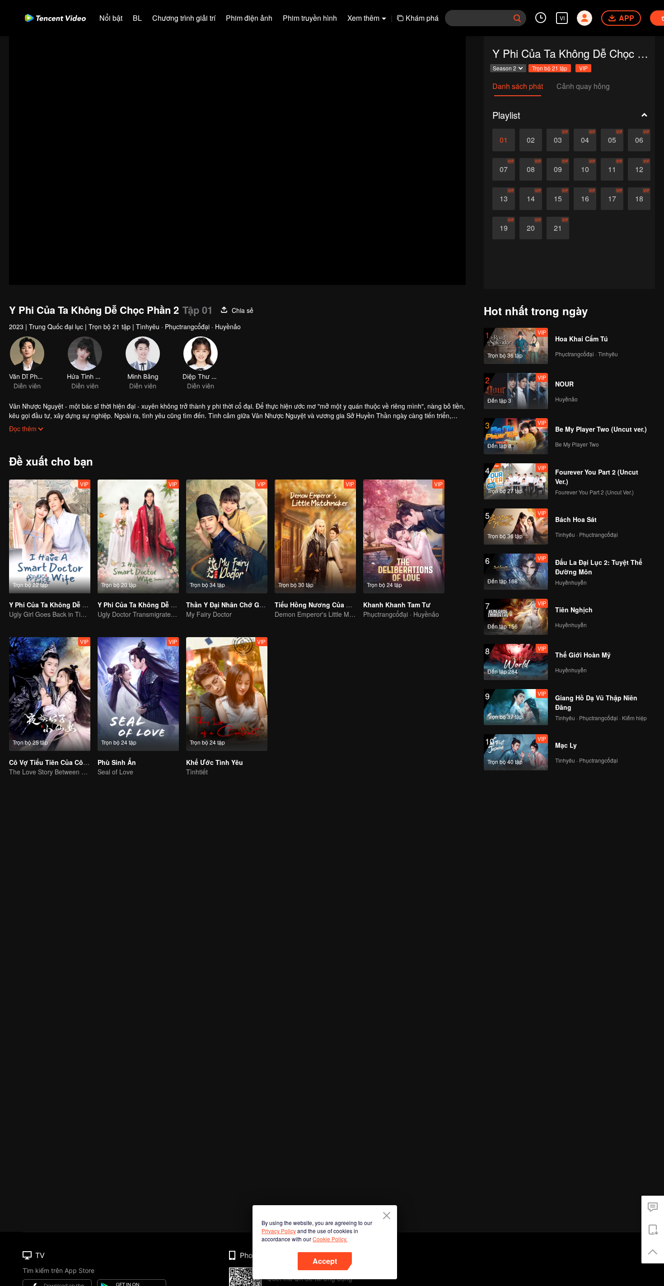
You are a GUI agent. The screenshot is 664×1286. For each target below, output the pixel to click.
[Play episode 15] (558, 198)
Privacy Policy (279, 1231)
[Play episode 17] (612, 198)
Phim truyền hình (310, 18)
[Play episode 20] (530, 228)
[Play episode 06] (639, 140)
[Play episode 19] (503, 228)
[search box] (517, 18)
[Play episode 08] (530, 169)
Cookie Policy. (330, 1239)
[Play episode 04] (585, 140)
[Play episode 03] (558, 140)
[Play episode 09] (558, 169)
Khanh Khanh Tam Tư (396, 604)
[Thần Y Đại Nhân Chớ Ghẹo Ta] (226, 536)
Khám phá (422, 18)
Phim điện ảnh (249, 18)
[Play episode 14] (530, 198)
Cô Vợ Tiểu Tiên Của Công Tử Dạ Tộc (67, 762)
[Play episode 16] (585, 198)
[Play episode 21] (558, 228)
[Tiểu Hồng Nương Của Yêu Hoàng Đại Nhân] (315, 536)
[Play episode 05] (612, 140)
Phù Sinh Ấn (117, 762)
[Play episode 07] (503, 169)
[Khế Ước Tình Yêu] (226, 694)
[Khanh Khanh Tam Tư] (403, 536)
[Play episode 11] (612, 169)
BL (137, 18)
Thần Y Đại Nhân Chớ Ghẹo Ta (233, 604)
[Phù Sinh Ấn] (138, 694)
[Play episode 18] (639, 198)
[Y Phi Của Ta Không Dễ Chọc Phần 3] (138, 536)
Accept (325, 1261)
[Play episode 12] (639, 169)
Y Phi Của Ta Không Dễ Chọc (53, 604)
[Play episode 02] (530, 140)
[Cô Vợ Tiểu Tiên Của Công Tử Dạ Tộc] (49, 694)
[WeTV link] (55, 18)
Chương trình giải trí (183, 18)
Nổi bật (110, 18)
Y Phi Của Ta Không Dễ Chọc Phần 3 (154, 604)
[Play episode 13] (503, 198)
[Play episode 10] (585, 169)
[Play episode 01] (503, 140)
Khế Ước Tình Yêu (214, 762)
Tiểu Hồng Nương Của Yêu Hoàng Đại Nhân (342, 604)
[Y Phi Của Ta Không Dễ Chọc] (49, 536)
